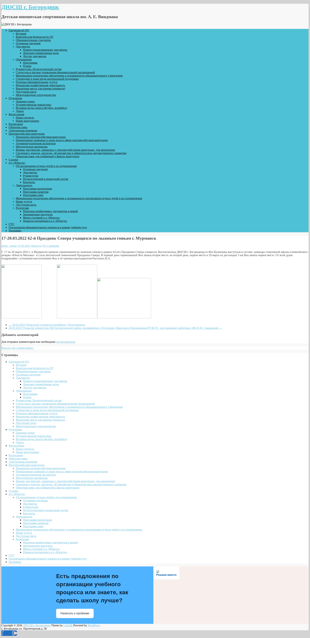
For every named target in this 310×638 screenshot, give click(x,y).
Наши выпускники (27, 120)
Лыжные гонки (25, 101)
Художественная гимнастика (33, 104)
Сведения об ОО (19, 30)
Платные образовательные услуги (36, 82)
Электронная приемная (23, 130)
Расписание (16, 124)
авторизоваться (65, 341)
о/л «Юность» (17, 162)
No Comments (51, 245)
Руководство (30, 175)
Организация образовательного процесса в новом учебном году (48, 227)
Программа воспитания (37, 188)
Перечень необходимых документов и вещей (50, 211)
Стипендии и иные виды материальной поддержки (47, 78)
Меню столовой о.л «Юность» (41, 217)
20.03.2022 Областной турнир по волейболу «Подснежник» (47, 324)
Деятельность (24, 185)
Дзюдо (20, 111)
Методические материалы (32, 146)
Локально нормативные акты (41, 53)
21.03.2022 (24, 245)
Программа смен (33, 195)
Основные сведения (28, 43)
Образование (24, 59)
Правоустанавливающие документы (45, 49)
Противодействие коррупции (27, 133)
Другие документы (34, 56)
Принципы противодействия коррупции (41, 136)
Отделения (15, 98)
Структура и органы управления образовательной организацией (55, 72)
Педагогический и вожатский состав (45, 178)
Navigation (15, 230)
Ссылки (13, 159)
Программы (30, 62)
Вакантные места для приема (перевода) (40, 88)
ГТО (11, 224)
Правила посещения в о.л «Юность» (45, 220)
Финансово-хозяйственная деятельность (40, 85)
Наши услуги (24, 201)
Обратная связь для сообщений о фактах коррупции (47, 156)
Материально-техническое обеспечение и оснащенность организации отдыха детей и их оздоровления (79, 198)
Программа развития (35, 191)
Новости (36, 245)
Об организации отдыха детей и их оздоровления (46, 166)
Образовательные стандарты (33, 40)
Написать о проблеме (74, 613)
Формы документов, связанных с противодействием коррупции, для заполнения (65, 149)
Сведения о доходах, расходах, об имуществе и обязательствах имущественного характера (71, 153)
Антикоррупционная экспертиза (36, 143)
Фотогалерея (16, 114)
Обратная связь (18, 127)
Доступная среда (26, 91)
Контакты (29, 182)
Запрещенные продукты (38, 214)
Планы (27, 65)
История (21, 33)
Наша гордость (25, 117)
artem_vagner (9, 245)
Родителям (22, 207)
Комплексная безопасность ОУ (34, 36)
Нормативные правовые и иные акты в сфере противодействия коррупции (62, 140)
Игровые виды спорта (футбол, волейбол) (41, 107)
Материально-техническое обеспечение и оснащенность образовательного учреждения (69, 75)
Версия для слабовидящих (17, 347)
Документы (23, 46)
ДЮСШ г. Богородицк (30, 7)
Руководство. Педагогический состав (39, 69)
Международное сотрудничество (36, 94)
